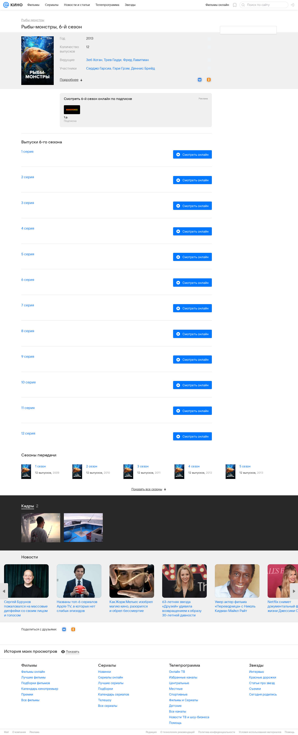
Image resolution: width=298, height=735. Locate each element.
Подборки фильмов (35, 683)
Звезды (256, 665)
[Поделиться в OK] (209, 80)
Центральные (179, 683)
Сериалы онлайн (110, 677)
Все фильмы (30, 700)
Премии (27, 694)
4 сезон (194, 466)
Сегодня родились (263, 694)
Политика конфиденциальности (216, 732)
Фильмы (29, 665)
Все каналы (177, 711)
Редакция (151, 732)
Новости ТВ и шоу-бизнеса (189, 717)
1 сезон (40, 466)
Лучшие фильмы (33, 677)
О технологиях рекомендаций (177, 732)
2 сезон (91, 466)
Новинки (104, 672)
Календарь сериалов (113, 694)
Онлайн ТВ (177, 672)
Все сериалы (107, 706)
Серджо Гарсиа (98, 68)
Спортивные (178, 694)
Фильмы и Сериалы (183, 700)
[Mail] (6, 5)
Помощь (175, 723)
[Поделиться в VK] (200, 80)
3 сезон (143, 466)
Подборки (105, 689)
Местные (176, 689)
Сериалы (107, 665)
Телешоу (104, 700)
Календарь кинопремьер (39, 689)
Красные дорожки (262, 677)
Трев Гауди (112, 60)
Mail (6, 732)
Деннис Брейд (143, 68)
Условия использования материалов (260, 732)
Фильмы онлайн (33, 672)
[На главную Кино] (16, 5)
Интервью (256, 672)
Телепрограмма (184, 665)
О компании (19, 732)
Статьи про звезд (262, 683)
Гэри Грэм (121, 68)
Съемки (255, 689)
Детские (175, 706)
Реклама (34, 732)
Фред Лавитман (136, 60)
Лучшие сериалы (110, 683)
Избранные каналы (183, 677)
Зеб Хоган (94, 60)
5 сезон (245, 466)
